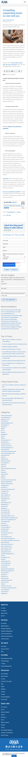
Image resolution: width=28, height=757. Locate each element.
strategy (4, 574)
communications (6, 440)
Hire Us (3, 709)
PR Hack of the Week (6, 681)
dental (3, 457)
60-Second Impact (6, 415)
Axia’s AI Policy (4, 735)
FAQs (2, 651)
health (3, 478)
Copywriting (5, 178)
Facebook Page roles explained (9, 346)
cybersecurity (5, 455)
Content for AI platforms (7, 732)
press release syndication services (10, 540)
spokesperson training (7, 569)
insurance (4, 487)
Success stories (5, 649)
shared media (5, 561)
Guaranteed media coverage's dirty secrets (11, 323)
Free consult (4, 707)
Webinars (3, 689)
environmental (5, 462)
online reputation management (9, 517)
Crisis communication (6, 633)
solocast (4, 567)
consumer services (6, 445)
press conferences (6, 536)
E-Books (3, 691)
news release (5, 512)
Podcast (3, 678)
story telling (5, 572)
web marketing (5, 589)
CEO (3, 436)
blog (3, 432)
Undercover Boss (6, 586)
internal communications (8, 489)
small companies (6, 563)
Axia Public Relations (9, 20)
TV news (3, 663)
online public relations (7, 516)
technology (4, 578)
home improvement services (8, 480)
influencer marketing (7, 483)
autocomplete (5, 425)
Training (3, 694)
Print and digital (5, 661)
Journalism (4, 493)
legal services (5, 497)
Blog (2, 684)
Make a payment (5, 722)
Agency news (4, 613)
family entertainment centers (8, 468)
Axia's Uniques (4, 676)
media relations (6, 502)
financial (3, 472)
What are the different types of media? (11, 349)
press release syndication (8, 538)
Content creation (5, 638)
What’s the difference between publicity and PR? (13, 360)
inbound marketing (6, 481)
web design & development (8, 587)
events (3, 466)
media (3, 500)
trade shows (4, 582)
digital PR (4, 459)
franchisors (4, 474)
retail (3, 555)
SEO (3, 559)
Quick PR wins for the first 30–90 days (10, 325)
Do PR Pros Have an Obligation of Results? (11, 327)
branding (4, 434)
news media (5, 510)
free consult (4, 699)
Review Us (3, 717)
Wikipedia (4, 593)
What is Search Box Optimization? (9, 319)
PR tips (8, 215)
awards (4, 426)
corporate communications (8, 451)
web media (4, 591)
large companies (5, 495)
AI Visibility (4, 421)
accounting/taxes (6, 417)
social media (5, 565)
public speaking (6, 550)
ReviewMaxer (5, 557)
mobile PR (4, 506)
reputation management (7, 553)
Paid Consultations (5, 696)
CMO (3, 438)
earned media (5, 461)
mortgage (4, 508)
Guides (2, 686)
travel (3, 584)
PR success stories (7, 533)
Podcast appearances (6, 666)
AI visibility (3, 623)
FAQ (3, 470)
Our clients (3, 646)
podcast (3, 523)
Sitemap (3, 725)
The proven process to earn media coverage (11, 315)
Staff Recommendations (7, 570)
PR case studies (5, 527)
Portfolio (4, 655)
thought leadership (6, 580)
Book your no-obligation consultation (11, 191)
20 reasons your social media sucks (9, 321)
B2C (3, 430)
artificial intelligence (7, 423)
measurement (5, 498)
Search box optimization (7, 636)
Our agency (3, 610)
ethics (3, 464)
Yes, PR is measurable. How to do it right (10, 311)
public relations (6, 548)
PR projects (4, 531)
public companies (6, 546)
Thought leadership (5, 628)
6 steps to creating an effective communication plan (14, 344)
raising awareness (6, 551)
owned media (5, 521)
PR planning (5, 529)
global (3, 476)
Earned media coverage (6, 658)
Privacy (3, 727)
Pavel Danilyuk (10, 212)
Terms (2, 719)
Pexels (19, 212)
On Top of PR (5, 514)
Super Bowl (4, 576)
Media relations (5, 626)
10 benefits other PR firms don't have (10, 328)
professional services (7, 544)
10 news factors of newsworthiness (9, 317)
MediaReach (4, 504)
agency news (5, 419)
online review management (8, 519)
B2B (3, 428)
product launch (5, 542)
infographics (4, 485)
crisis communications (7, 453)
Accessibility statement (6, 730)
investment (4, 491)
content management (7, 447)
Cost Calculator (4, 673)
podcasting (4, 525)
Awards (3, 615)
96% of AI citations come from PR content (11, 309)
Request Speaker (5, 712)
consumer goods (6, 444)
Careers (3, 714)
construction (4, 442)
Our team (3, 608)
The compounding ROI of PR (7, 313)
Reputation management (7, 631)
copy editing (5, 449)
